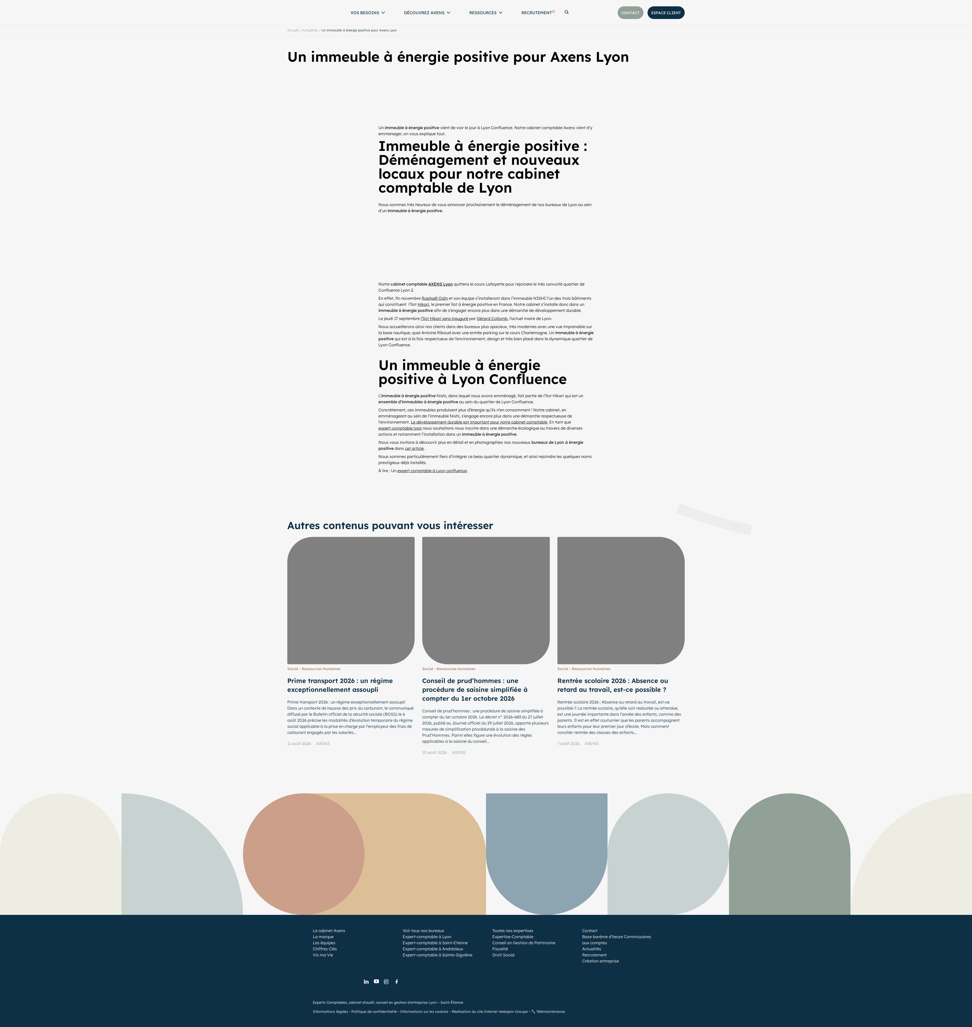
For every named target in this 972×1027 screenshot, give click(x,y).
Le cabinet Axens (329, 930)
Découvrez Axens (424, 12)
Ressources (483, 12)
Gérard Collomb (492, 318)
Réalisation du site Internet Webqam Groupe (490, 1011)
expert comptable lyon (400, 428)
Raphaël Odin (435, 298)
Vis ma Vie (323, 954)
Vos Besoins (365, 12)
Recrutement (537, 12)
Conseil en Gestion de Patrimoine (523, 942)
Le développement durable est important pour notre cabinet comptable (479, 422)
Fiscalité (500, 948)
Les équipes (324, 942)
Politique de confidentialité (374, 1011)
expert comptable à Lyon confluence (432, 470)
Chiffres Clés (325, 948)
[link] (366, 981)
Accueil (292, 30)
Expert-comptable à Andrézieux (433, 948)
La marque (323, 936)
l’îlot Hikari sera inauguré (444, 318)
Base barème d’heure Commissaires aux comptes (616, 939)
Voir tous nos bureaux (423, 930)
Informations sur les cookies (424, 1011)
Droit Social (503, 954)
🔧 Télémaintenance (548, 1011)
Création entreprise (600, 960)
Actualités (310, 30)
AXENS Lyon (440, 284)
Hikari (423, 304)
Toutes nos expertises (512, 930)
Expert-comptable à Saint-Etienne (435, 942)
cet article (414, 448)
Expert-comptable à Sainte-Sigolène (437, 954)
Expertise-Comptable (512, 936)
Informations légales (330, 1011)
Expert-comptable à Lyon (427, 936)
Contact (589, 930)
